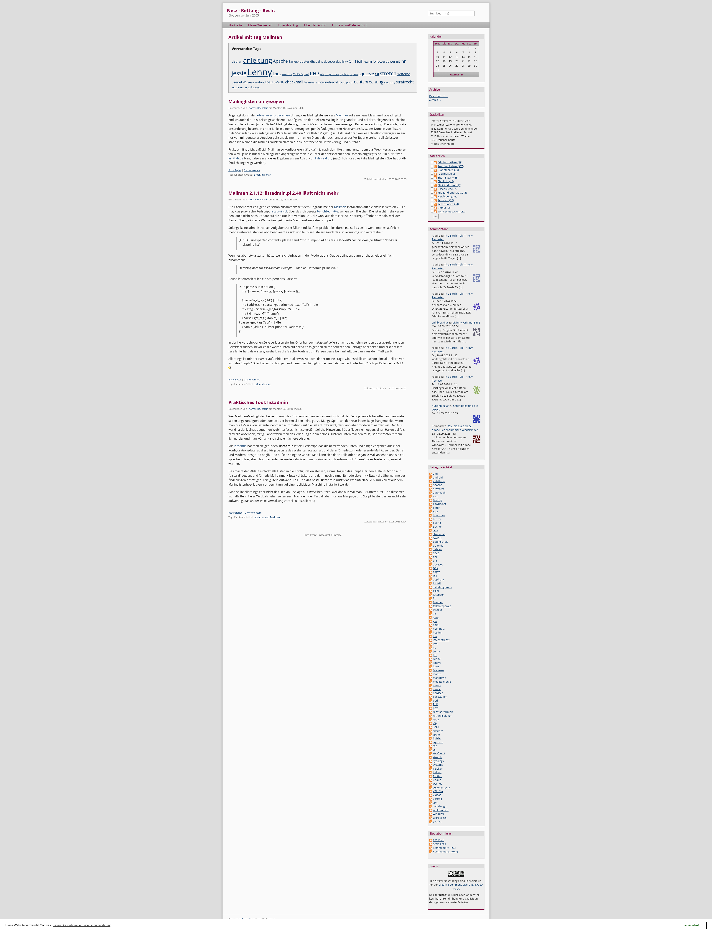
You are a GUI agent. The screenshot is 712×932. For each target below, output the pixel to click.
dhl (435, 557)
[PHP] (430, 704)
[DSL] (430, 576)
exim (368, 61)
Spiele (437, 738)
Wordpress (439, 817)
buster (304, 61)
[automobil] (430, 492)
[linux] (430, 666)
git (398, 61)
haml (436, 625)
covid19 (437, 538)
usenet (237, 82)
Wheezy (248, 82)
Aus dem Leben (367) (451, 166)
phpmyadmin (329, 74)
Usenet (437, 783)
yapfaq (437, 821)
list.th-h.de (235, 158)
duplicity (342, 62)
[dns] (430, 560)
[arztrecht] (430, 489)
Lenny (259, 72)
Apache (280, 61)
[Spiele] (430, 738)
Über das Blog (288, 25)
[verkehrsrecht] (430, 787)
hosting (437, 632)
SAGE (436, 727)
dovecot (329, 62)
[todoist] (430, 772)
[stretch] (430, 757)
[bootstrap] (430, 515)
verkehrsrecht (441, 787)
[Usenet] (430, 783)
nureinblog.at (440, 406)
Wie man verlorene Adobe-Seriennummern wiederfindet (455, 427)
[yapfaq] (430, 821)
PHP (314, 73)
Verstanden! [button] (691, 925)
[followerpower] (430, 606)
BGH (269, 82)
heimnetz (310, 82)
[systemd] (430, 764)
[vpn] (430, 802)
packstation (440, 696)
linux (277, 73)
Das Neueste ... (438, 96)
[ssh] (430, 746)
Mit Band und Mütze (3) (452, 192)
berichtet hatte (327, 211)
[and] (430, 473)
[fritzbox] (430, 609)
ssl (377, 74)
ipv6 (342, 82)
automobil (439, 492)
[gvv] (430, 621)
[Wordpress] (430, 817)
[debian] (430, 549)
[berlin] (430, 507)
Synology (438, 761)
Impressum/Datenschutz (349, 25)
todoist (437, 772)
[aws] (430, 496)
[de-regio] (430, 545)
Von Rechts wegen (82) (451, 211)
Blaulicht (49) (446, 181)
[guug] (430, 617)
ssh (435, 746)
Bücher (437, 526)
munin (298, 74)
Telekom (438, 768)
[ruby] (430, 719)
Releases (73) (446, 200)
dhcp (313, 62)
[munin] (430, 685)
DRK (435, 568)
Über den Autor (315, 25)
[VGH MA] (430, 791)
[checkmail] (430, 534)
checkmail (294, 82)
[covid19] (430, 538)
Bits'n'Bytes (234, 170)
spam (354, 74)
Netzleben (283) (447, 196)
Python (344, 74)
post (435, 708)
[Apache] (430, 485)
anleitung (257, 60)
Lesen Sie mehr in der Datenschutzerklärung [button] (82, 925)
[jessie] (430, 651)
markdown (439, 677)
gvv (435, 621)
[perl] (430, 700)
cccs (435, 530)
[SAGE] (430, 727)
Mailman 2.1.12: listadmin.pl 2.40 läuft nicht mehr (283, 193)
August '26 (457, 74)
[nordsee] (430, 693)
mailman (266, 174)
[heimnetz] (430, 628)
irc (434, 647)
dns (320, 62)
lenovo (437, 662)
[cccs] (430, 530)
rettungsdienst (442, 715)
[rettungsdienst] (430, 715)
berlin (436, 507)
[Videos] (430, 795)
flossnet (438, 602)
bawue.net (439, 504)
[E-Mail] (430, 583)
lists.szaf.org (323, 158)
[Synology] (430, 761)
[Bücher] (430, 526)
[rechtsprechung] (430, 712)
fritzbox (437, 609)
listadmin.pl (279, 211)
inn (403, 61)
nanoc (437, 689)
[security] (430, 731)
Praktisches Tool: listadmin (258, 402)
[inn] (430, 636)
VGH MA (438, 791)
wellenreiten (441, 810)
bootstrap (439, 515)
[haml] (430, 625)
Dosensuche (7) (447, 189)
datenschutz (440, 541)
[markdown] (430, 677)
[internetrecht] (430, 640)
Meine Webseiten (260, 25)
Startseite (235, 25)
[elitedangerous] (430, 587)
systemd (403, 74)
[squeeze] (430, 742)
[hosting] (430, 632)
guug (436, 617)
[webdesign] (430, 806)
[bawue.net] (430, 504)
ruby (436, 719)
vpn (435, 802)
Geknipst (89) (447, 173)
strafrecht (405, 82)
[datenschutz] (430, 541)
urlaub (437, 780)
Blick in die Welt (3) (449, 185)
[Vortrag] (430, 799)
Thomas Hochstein (258, 108)
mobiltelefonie (442, 681)
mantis (287, 74)
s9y (435, 723)
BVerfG (278, 82)
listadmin (240, 446)
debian (237, 61)
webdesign (439, 806)
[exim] (430, 591)
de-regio (438, 545)
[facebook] (430, 594)
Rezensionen (235, 512)
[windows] (430, 814)
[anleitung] (430, 481)
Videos (437, 795)
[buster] (430, 519)
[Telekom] (430, 768)
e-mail (356, 60)
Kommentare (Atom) (445, 851)
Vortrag (437, 799)
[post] (430, 708)
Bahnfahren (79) (449, 170)
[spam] (430, 734)
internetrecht (328, 82)
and (435, 473)
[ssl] (430, 749)
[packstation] (430, 696)
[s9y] (430, 723)
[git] (430, 613)
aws (435, 496)
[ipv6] (430, 644)
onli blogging (440, 322)
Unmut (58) (444, 208)
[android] (430, 477)
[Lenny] (430, 659)
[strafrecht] (430, 753)
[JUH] (430, 655)
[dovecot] (430, 564)
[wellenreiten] (430, 810)
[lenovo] (430, 662)
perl (306, 74)
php (349, 82)
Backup (294, 62)
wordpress (252, 87)
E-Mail (257, 384)
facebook (438, 594)
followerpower (384, 61)
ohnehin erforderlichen (273, 115)
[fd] (430, 598)
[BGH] (430, 511)
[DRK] (430, 568)
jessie (239, 73)
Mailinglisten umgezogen (256, 101)
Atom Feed (439, 844)
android (260, 82)
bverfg (437, 522)
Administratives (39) (450, 162)
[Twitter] (430, 776)
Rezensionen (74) (448, 204)
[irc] (430, 647)
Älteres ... (435, 100)
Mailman (342, 115)
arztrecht (438, 489)
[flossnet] (430, 602)
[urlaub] (430, 780)
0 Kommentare (252, 170)
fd (434, 598)
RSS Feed (438, 840)
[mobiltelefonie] (430, 681)
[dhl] (430, 557)
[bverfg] (430, 522)
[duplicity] (430, 579)
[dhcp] (430, 553)
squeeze (366, 73)
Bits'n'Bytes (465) (448, 177)
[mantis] (430, 674)
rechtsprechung (367, 82)
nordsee (438, 693)
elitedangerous (442, 587)
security (389, 82)
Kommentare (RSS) (444, 847)
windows (238, 87)
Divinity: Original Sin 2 (466, 322)
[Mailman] (430, 670)
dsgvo (436, 572)
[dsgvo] (430, 572)
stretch (388, 73)
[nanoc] (430, 689)
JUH (435, 655)
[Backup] (430, 500)
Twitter (437, 776)
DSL (435, 576)
